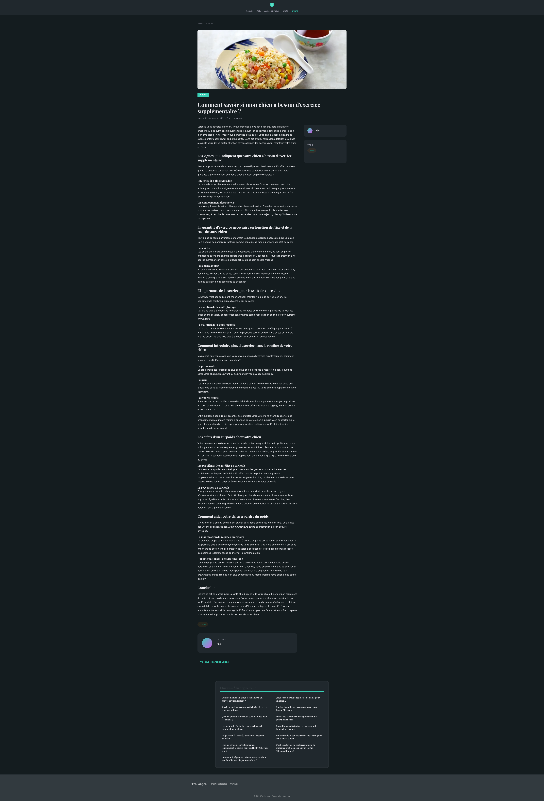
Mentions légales (219, 784)
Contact (234, 784)
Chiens (295, 11)
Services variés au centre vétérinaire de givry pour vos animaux (244, 709)
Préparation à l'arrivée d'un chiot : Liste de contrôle (243, 737)
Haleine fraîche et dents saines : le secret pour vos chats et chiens (299, 737)
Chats (285, 11)
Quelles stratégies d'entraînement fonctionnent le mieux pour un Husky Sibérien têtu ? (245, 747)
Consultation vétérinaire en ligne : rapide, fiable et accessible (296, 727)
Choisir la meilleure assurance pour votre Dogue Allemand (296, 709)
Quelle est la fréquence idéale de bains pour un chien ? (298, 699)
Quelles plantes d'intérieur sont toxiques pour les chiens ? (244, 718)
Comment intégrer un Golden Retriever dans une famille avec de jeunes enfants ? (244, 759)
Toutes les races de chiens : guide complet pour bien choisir (296, 718)
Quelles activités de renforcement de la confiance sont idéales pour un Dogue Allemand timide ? (295, 747)
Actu (259, 11)
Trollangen (199, 784)
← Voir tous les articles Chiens (213, 661)
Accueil (249, 11)
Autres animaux (271, 11)
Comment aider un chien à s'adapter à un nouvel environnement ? (242, 699)
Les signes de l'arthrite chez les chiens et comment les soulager (242, 727)
